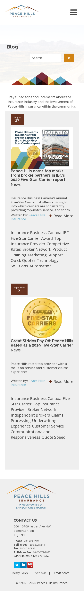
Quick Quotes (23, 260)
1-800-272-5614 (36, 544)
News (16, 184)
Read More (63, 215)
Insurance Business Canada (36, 232)
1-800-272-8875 (41, 552)
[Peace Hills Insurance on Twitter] (17, 565)
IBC (66, 232)
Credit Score (61, 573)
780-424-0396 (27, 548)
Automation (40, 266)
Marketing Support (45, 255)
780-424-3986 (31, 541)
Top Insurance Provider (36, 241)
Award (47, 238)
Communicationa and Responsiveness (30, 434)
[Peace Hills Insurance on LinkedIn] (23, 565)
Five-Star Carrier (25, 238)
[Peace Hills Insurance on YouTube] (30, 565)
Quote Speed (53, 437)
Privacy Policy (19, 573)
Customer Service (48, 426)
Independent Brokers (30, 415)
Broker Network (36, 249)
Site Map (40, 573)
